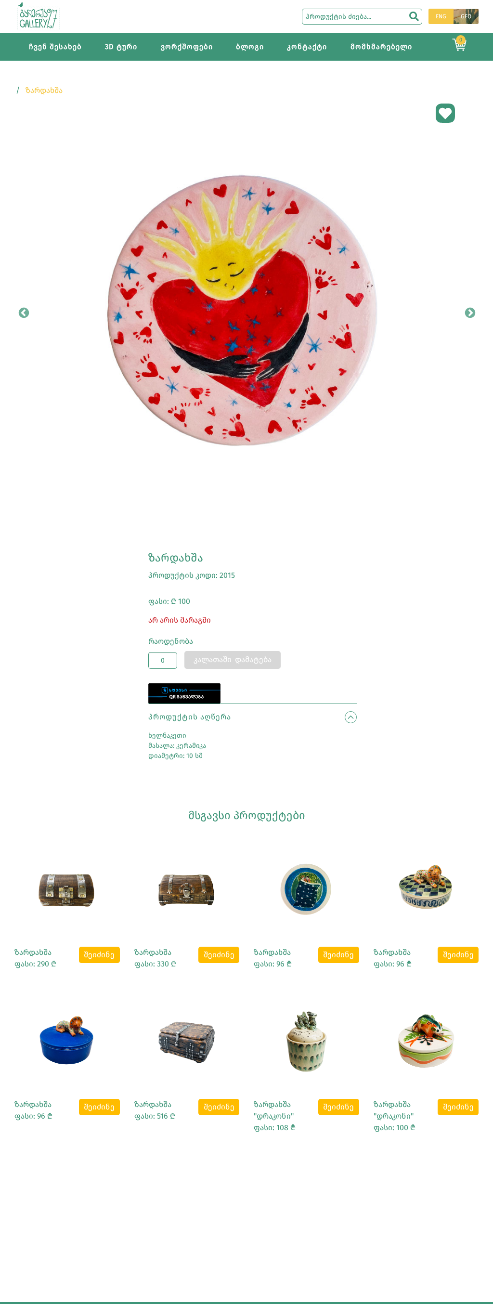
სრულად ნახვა (67, 886)
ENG (441, 16)
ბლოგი (250, 46)
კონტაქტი (307, 46)
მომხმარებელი (381, 46)
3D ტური (121, 46)
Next (469, 312)
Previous (22, 312)
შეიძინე (99, 954)
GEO (466, 16)
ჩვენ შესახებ (55, 46)
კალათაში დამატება (233, 659)
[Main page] (38, 15)
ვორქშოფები (187, 46)
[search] (414, 16)
